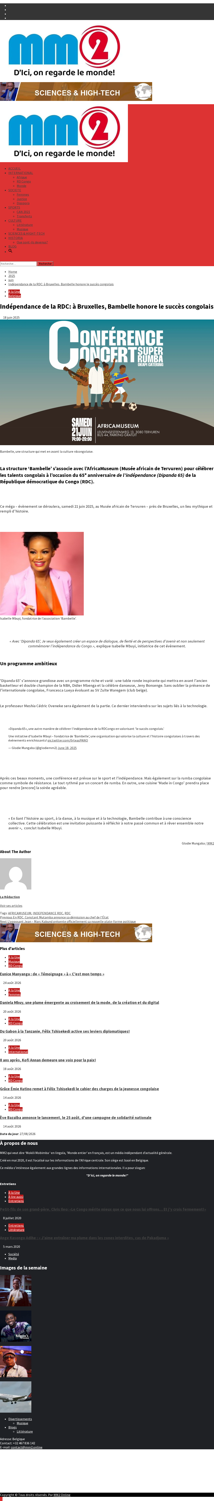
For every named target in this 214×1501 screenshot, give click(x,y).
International (18, 1052)
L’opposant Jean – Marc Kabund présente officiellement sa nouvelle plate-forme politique (68, 921)
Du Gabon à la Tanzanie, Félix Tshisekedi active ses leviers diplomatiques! (65, 1031)
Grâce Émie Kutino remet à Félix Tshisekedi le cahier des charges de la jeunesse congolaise (79, 1088)
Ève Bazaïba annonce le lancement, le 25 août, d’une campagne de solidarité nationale (76, 1117)
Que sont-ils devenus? (32, 242)
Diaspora (23, 203)
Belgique (14, 296)
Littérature (25, 225)
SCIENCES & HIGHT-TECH (26, 233)
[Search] (1, 259)
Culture (13, 1463)
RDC (68, 913)
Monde (21, 186)
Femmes (23, 194)
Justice (22, 199)
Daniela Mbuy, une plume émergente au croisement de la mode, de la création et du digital (79, 1002)
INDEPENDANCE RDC (48, 913)
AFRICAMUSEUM (19, 913)
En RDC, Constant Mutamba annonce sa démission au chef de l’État (54, 917)
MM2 (210, 843)
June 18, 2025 (67, 748)
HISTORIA (15, 238)
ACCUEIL (14, 168)
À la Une (14, 291)
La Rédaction (10, 897)
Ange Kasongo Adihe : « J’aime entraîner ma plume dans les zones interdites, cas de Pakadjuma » (84, 1237)
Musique (22, 229)
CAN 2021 (23, 212)
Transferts (24, 216)
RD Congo (24, 181)
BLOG (12, 246)
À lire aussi (15, 1197)
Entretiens (16, 1201)
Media (12, 1258)
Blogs (12, 1427)
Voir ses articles (11, 905)
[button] (10, 251)
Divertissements (20, 1419)
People (13, 1467)
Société (13, 1254)
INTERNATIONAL (20, 173)
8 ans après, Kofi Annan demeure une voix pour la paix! (48, 1060)
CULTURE (15, 220)
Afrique (22, 177)
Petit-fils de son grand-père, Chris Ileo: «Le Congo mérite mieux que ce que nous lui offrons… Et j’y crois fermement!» (103, 1209)
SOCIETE (14, 190)
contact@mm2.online (26, 1447)
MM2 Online (62, 1495)
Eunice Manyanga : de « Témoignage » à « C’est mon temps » (52, 974)
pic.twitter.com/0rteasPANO (67, 740)
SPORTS (14, 207)
